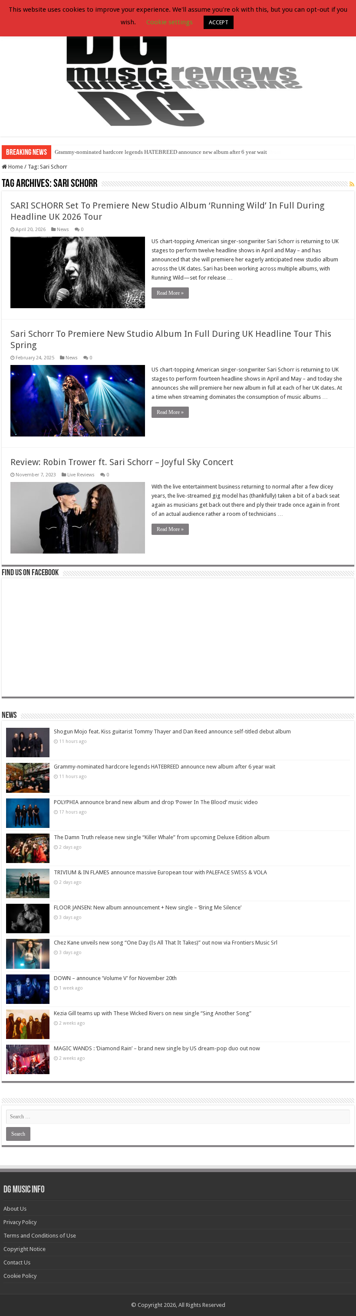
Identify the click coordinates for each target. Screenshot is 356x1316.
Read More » (170, 293)
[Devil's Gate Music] (178, 69)
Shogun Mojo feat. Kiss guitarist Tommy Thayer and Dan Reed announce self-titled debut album (172, 731)
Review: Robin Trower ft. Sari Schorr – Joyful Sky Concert (122, 462)
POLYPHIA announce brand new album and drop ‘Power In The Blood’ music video (156, 802)
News (63, 229)
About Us (14, 1208)
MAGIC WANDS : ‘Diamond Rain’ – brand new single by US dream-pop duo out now (157, 1048)
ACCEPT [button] (218, 22)
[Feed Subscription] (351, 184)
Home (15, 166)
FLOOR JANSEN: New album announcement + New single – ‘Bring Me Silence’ (147, 907)
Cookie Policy (19, 1276)
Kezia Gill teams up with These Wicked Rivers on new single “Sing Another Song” (152, 1013)
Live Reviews (81, 475)
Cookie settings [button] (169, 22)
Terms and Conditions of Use (39, 1235)
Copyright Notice (24, 1249)
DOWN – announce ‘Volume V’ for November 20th (115, 978)
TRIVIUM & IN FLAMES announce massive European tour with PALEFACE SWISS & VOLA (160, 872)
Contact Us (16, 1262)
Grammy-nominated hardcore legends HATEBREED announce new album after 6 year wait (161, 152)
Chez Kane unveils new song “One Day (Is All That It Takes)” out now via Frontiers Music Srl (165, 942)
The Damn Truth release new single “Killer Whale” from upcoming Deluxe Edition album (162, 837)
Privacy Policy (19, 1222)
